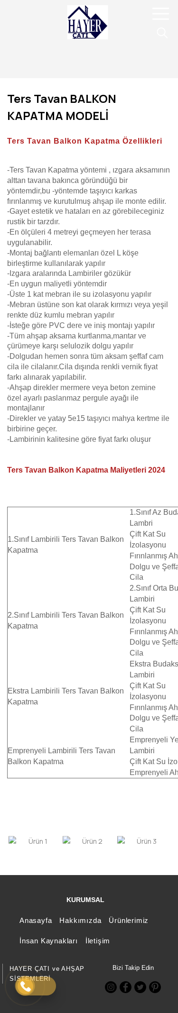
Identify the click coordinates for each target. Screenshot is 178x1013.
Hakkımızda (80, 920)
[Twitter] (140, 987)
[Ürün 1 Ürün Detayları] (34, 841)
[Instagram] (111, 987)
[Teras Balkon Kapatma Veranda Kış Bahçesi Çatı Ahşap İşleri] (87, 22)
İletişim (97, 941)
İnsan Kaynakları (48, 941)
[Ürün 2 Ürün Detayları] (88, 841)
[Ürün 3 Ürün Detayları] (143, 841)
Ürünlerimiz (129, 920)
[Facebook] (125, 987)
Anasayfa (35, 920)
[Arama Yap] (158, 32)
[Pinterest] (155, 987)
